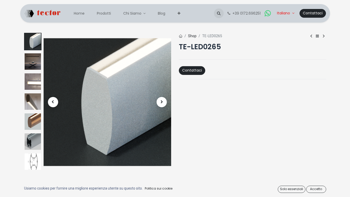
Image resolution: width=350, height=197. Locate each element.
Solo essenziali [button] (291, 189)
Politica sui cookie (158, 188)
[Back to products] (317, 36)
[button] (219, 13)
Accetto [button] (316, 189)
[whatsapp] (268, 13)
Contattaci (313, 13)
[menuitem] (79, 13)
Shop (192, 36)
